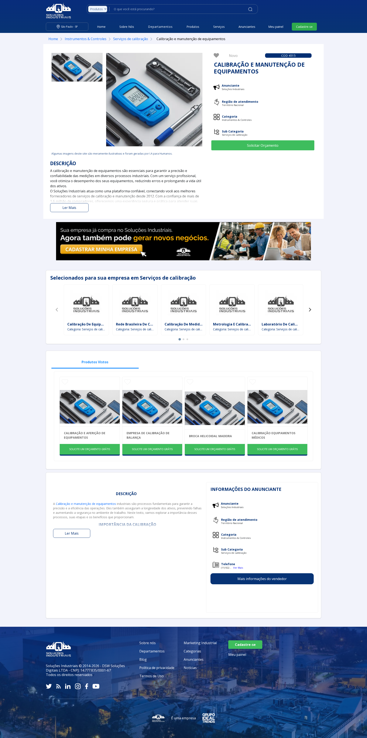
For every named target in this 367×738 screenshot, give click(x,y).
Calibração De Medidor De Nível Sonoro (198, 324)
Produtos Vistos (95, 362)
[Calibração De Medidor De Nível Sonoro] (183, 303)
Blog (143, 659)
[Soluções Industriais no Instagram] (78, 686)
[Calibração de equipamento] (86, 303)
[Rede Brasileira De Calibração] (135, 303)
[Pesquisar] (250, 8)
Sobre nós (147, 643)
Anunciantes (247, 27)
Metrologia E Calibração (233, 324)
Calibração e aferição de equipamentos (84, 435)
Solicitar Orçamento (262, 145)
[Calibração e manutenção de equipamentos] (77, 67)
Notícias (190, 667)
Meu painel (275, 27)
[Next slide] (309, 309)
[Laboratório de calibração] (281, 303)
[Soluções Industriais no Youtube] (95, 686)
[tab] (179, 339)
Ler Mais (69, 207)
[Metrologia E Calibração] (232, 303)
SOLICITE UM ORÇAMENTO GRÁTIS (89, 449)
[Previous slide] (57, 309)
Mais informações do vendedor (262, 578)
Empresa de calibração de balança (148, 435)
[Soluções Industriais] (56, 10)
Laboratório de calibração (284, 324)
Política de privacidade (156, 667)
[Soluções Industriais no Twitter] (49, 686)
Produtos (192, 27)
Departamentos (152, 651)
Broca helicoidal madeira (210, 436)
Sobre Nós (126, 27)
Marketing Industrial (200, 643)
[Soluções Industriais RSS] (58, 686)
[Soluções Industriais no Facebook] (86, 686)
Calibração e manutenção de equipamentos (86, 504)
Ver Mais (238, 567)
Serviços (219, 27)
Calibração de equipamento (90, 324)
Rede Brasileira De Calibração (141, 324)
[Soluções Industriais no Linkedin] (68, 686)
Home (101, 27)
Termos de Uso (151, 676)
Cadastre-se (304, 27)
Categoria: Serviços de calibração (86, 329)
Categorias (192, 651)
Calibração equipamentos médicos (273, 435)
